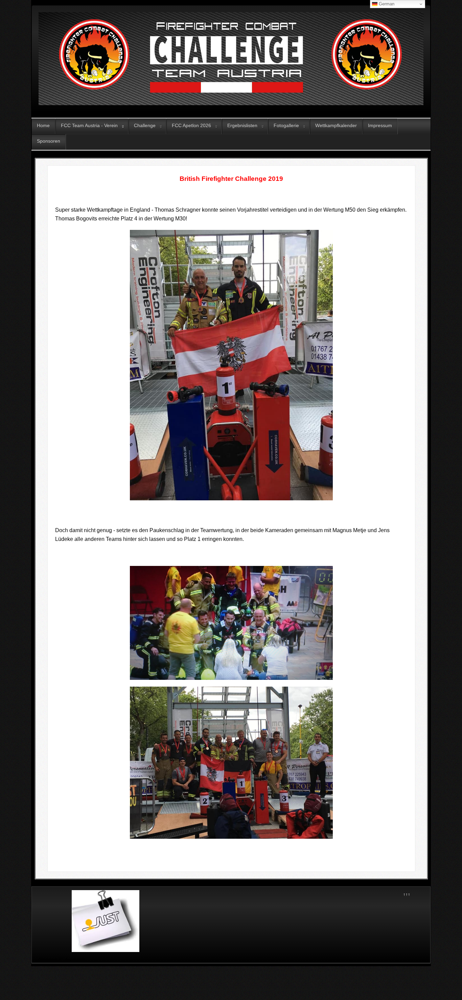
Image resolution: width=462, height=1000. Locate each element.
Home (43, 125)
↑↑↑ (406, 894)
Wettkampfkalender (336, 125)
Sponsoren (48, 141)
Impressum (380, 125)
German (385, 3)
